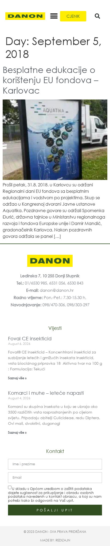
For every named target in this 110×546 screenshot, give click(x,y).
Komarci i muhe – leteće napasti (46, 393)
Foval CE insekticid (30, 338)
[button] (54, 16)
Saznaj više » (17, 378)
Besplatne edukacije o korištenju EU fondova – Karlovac (50, 79)
